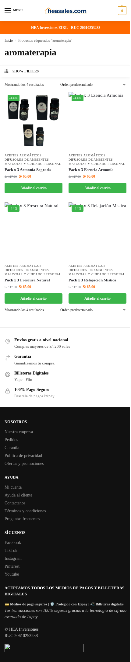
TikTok (11, 550)
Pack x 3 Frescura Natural (27, 280)
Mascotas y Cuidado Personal (33, 164)
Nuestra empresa (19, 432)
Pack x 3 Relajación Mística (92, 280)
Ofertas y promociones (24, 463)
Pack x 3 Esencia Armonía (91, 169)
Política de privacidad (23, 455)
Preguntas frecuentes (22, 519)
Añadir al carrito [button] (33, 188)
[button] (121, 10)
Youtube (12, 574)
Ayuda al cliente (18, 495)
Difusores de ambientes (27, 159)
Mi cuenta (13, 487)
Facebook (13, 542)
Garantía (12, 447)
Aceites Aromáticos (23, 155)
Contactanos (15, 503)
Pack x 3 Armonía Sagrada (28, 169)
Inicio (9, 40)
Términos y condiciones (25, 511)
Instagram (13, 558)
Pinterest (12, 566)
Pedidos (11, 439)
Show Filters (25, 71)
